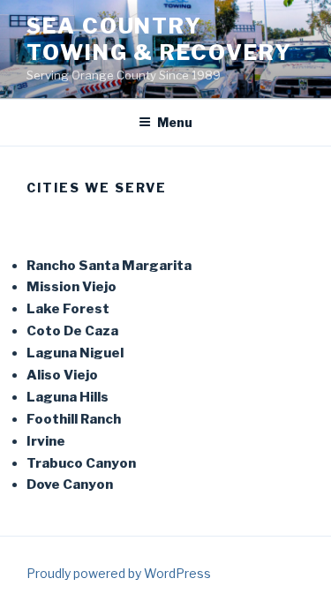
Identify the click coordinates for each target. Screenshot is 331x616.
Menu (174, 122)
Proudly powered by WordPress (118, 573)
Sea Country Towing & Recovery (159, 39)
